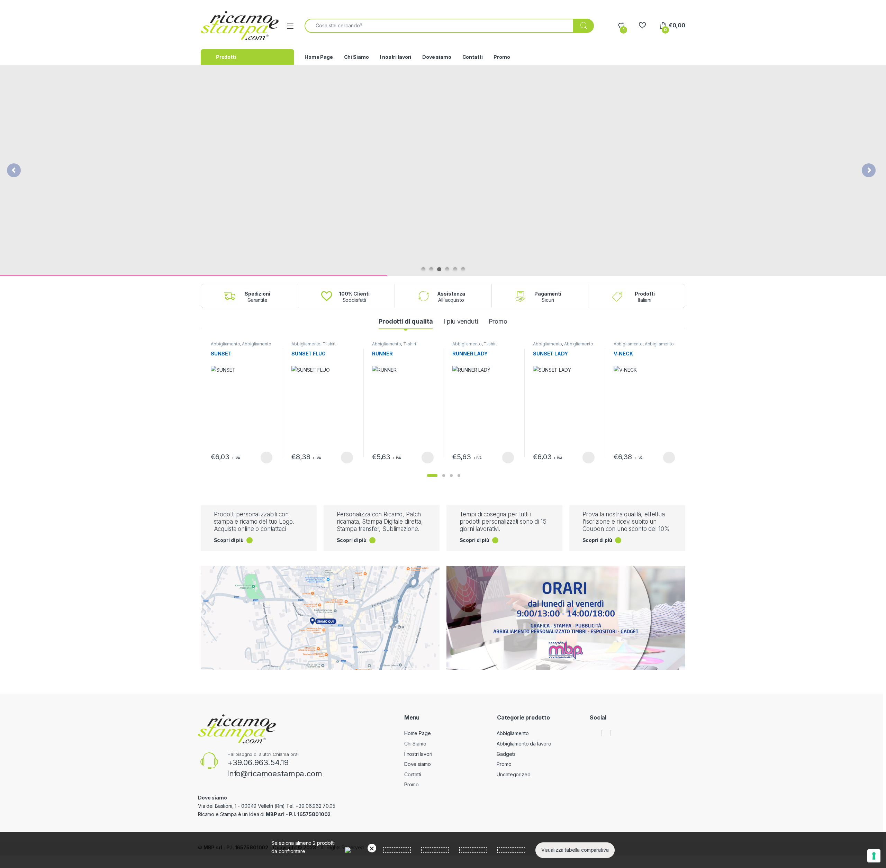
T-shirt (329, 343)
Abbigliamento (225, 343)
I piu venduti (460, 321)
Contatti (472, 57)
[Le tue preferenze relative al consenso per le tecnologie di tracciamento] (873, 855)
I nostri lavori (395, 57)
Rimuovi (372, 848)
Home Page (319, 57)
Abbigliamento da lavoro (524, 744)
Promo (502, 57)
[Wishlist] (642, 25)
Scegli (265, 457)
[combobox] (439, 26)
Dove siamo (436, 57)
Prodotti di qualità (406, 321)
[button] (432, 475)
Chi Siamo (356, 57)
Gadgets (506, 754)
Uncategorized (513, 774)
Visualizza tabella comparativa (575, 850)
